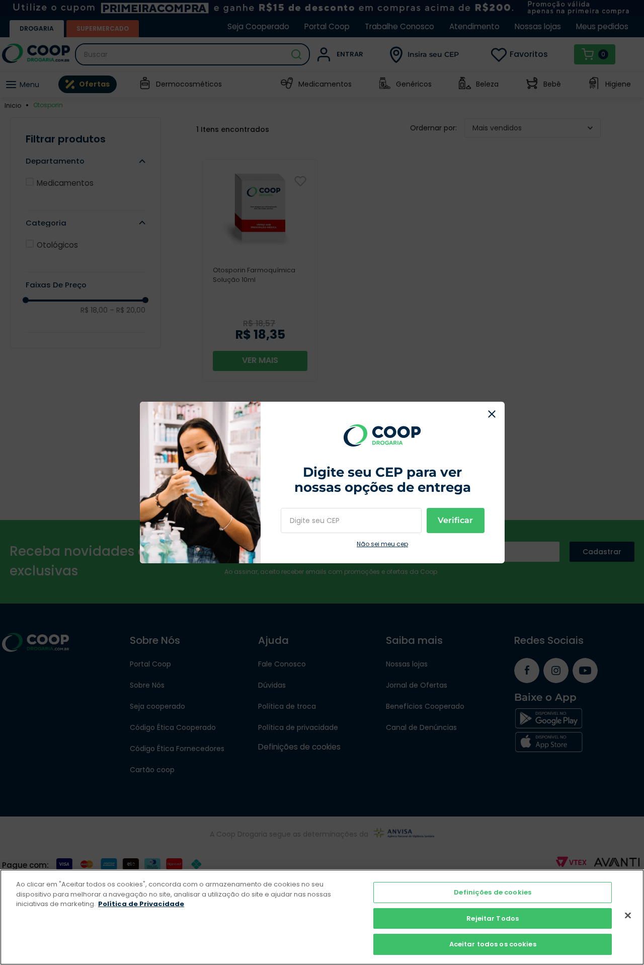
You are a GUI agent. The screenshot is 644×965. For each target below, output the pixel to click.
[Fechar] (628, 916)
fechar (492, 414)
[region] (322, 917)
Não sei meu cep (382, 544)
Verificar (455, 520)
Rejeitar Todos (492, 918)
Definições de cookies (492, 892)
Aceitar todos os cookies (492, 944)
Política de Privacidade (141, 904)
